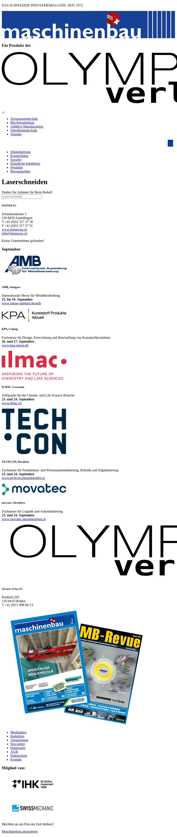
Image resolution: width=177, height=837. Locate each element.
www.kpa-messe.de (15, 345)
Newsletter (17, 744)
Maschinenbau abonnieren (20, 831)
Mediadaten (18, 732)
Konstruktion (19, 156)
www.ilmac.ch (12, 403)
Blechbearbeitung (22, 122)
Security (16, 159)
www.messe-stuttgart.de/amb (21, 303)
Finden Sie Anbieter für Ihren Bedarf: (27, 192)
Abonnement (19, 740)
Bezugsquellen (20, 171)
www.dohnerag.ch (14, 229)
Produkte (16, 167)
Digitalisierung (20, 152)
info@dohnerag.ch (14, 233)
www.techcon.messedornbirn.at (23, 478)
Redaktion (17, 736)
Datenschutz (18, 755)
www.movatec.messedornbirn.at (24, 519)
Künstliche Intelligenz (25, 163)
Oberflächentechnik (23, 130)
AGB (14, 752)
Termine (16, 134)
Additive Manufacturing (26, 126)
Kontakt (15, 759)
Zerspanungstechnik (24, 119)
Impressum (17, 748)
